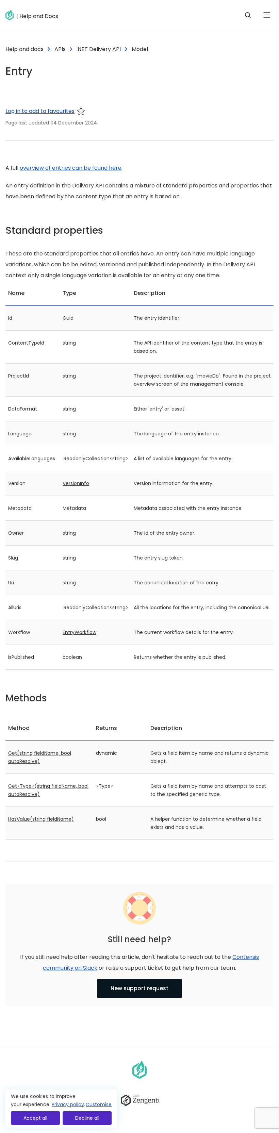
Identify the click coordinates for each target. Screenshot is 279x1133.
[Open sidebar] (267, 15)
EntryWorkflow (79, 632)
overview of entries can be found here (70, 168)
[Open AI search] (248, 15)
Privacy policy (68, 1104)
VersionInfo (76, 483)
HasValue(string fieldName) (41, 819)
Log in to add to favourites (40, 111)
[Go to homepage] (10, 15)
